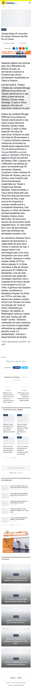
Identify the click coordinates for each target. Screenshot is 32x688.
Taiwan (4, 152)
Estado (16, 574)
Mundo (4, 29)
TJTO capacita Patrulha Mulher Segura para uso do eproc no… (16, 600)
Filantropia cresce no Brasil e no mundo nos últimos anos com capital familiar (23, 396)
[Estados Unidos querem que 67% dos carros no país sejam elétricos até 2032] (9, 418)
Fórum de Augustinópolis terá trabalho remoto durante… (16, 663)
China (4, 193)
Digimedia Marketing (19, 685)
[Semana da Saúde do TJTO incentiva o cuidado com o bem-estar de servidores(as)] (5, 511)
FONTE (3, 357)
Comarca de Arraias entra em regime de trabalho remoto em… (16, 579)
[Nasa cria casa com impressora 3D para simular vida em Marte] (9, 440)
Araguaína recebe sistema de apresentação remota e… (16, 621)
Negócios (13, 677)
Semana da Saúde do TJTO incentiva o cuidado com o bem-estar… (19, 510)
